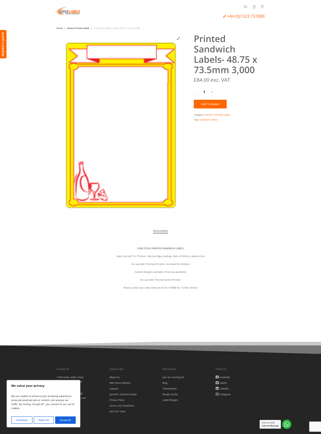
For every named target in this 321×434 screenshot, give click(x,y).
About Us (115, 377)
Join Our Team (118, 411)
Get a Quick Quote (67, 424)
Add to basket (210, 104)
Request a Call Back (67, 407)
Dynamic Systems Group (123, 394)
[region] (43, 403)
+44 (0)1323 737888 (246, 16)
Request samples (66, 413)
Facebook (224, 377)
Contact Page (64, 418)
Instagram (225, 394)
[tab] (160, 231)
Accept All (65, 420)
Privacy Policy (117, 400)
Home (60, 28)
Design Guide (170, 394)
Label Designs (170, 400)
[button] (263, 7)
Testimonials (170, 388)
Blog (165, 382)
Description (160, 231)
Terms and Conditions (122, 405)
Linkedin (224, 388)
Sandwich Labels (208, 119)
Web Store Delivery (120, 382)
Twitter (223, 382)
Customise (22, 420)
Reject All (44, 420)
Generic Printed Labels (78, 28)
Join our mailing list (173, 377)
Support (114, 388)
